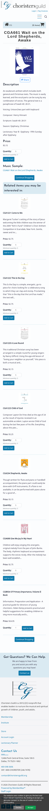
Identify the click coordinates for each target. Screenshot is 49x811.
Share (26, 80)
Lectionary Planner (9, 743)
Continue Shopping (24, 177)
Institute (5, 722)
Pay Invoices (43, 11)
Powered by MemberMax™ (13, 788)
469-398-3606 (7, 766)
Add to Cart (8, 159)
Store (3, 731)
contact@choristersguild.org (14, 775)
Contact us (24, 673)
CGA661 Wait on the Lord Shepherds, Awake (23, 170)
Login (34, 11)
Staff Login (6, 791)
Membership (7, 717)
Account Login (7, 737)
